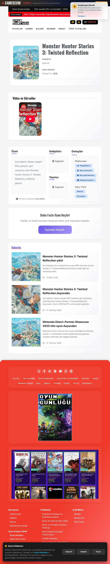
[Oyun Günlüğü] (21, 22)
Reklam (77, 514)
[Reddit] (71, 371)
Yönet (98, 552)
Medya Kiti (79, 518)
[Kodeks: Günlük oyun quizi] (73, 22)
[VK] (55, 371)
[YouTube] (60, 371)
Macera (80, 191)
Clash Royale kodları (21, 9)
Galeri (40, 29)
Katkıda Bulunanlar (19, 526)
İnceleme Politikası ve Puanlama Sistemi (52, 515)
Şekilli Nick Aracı (17, 539)
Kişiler (95, 378)
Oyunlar (17, 29)
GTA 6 (75, 383)
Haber (29, 29)
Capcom (46, 63)
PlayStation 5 (85, 166)
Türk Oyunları (28, 378)
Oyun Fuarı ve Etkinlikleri (67, 378)
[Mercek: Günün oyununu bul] (78, 22)
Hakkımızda (15, 514)
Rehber (51, 29)
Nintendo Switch (25, 383)
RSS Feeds (79, 522)
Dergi (61, 29)
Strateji (57, 383)
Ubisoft (66, 383)
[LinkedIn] (49, 371)
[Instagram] (66, 371)
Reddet (84, 552)
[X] (39, 371)
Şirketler (85, 378)
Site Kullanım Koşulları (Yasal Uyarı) (52, 533)
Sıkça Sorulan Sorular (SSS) (55, 521)
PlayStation (87, 383)
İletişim (13, 518)
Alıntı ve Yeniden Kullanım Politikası (54, 526)
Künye (13, 522)
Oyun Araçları (16, 535)
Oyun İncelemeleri (46, 378)
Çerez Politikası (41, 552)
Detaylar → (82, 16)
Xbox (38, 383)
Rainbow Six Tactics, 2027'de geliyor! (40, 14)
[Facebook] (44, 371)
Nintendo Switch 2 (87, 180)
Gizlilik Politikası (49, 538)
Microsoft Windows (86, 175)
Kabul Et (68, 552)
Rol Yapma (81, 196)
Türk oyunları (77, 29)
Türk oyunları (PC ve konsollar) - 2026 (51, 9)
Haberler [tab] (16, 247)
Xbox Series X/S (85, 170)
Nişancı (47, 383)
